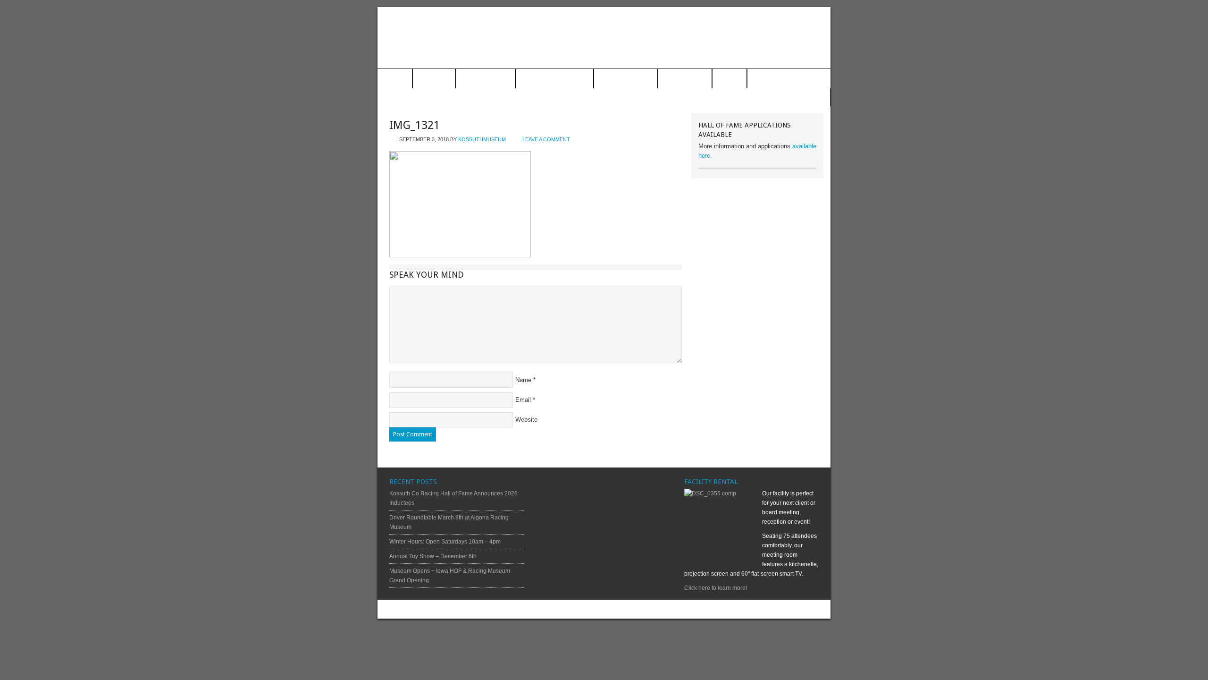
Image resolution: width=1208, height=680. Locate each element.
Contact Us (685, 79)
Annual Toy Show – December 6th (433, 556)
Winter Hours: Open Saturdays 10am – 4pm (445, 541)
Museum (433, 79)
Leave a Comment (546, 139)
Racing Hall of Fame (555, 79)
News (729, 79)
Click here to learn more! (715, 588)
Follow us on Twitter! (791, 97)
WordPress (788, 609)
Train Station (485, 79)
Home (395, 79)
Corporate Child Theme (678, 609)
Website (526, 419)
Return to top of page (412, 609)
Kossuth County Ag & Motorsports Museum (604, 37)
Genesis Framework (744, 609)
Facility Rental (626, 79)
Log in (815, 609)
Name (523, 379)
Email (523, 399)
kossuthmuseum (482, 139)
